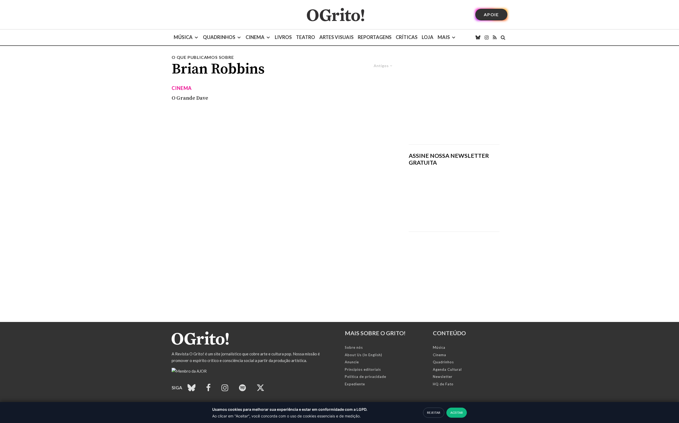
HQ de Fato (443, 384)
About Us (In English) (363, 355)
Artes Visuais (336, 37)
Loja (427, 37)
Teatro (305, 37)
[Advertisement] (454, 99)
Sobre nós (354, 347)
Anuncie (352, 362)
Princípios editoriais (363, 369)
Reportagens (374, 37)
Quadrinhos (219, 37)
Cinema (255, 37)
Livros (283, 37)
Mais (444, 37)
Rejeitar (433, 413)
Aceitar (456, 413)
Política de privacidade (365, 376)
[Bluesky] (477, 37)
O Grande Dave (190, 98)
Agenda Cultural (447, 369)
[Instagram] (486, 37)
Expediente (355, 384)
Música (183, 37)
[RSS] (495, 37)
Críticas (406, 37)
